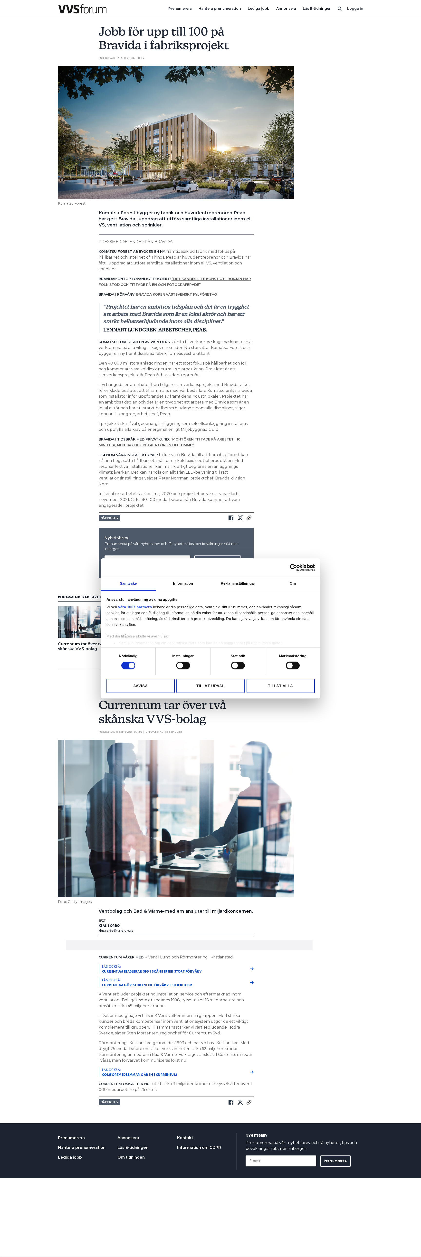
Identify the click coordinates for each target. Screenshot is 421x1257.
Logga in (355, 8)
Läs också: (152, 969)
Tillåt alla (280, 686)
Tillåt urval (210, 686)
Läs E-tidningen (317, 8)
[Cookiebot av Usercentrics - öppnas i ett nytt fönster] (293, 567)
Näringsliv (110, 518)
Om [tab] (293, 583)
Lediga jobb (258, 8)
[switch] (183, 665)
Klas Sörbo (109, 925)
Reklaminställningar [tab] (238, 583)
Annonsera (286, 8)
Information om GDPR (199, 1147)
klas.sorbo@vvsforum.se (116, 930)
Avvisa (140, 686)
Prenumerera (180, 8)
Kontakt (185, 1137)
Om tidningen (131, 1157)
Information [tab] (183, 583)
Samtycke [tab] (128, 583)
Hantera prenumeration (220, 8)
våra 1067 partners (135, 607)
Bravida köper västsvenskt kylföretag (176, 294)
